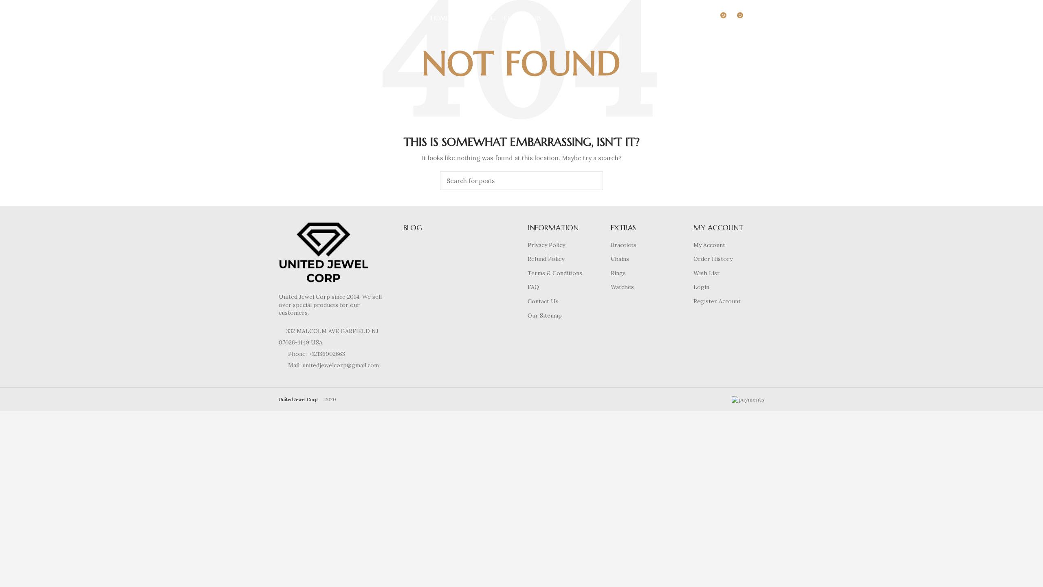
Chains (620, 259)
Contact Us (543, 301)
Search (592, 180)
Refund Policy (546, 259)
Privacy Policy (546, 245)
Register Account (717, 301)
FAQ (533, 287)
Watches (622, 287)
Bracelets (623, 245)
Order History (713, 259)
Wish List (706, 273)
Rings (618, 273)
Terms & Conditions (555, 273)
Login (701, 287)
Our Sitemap (545, 315)
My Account (709, 245)
